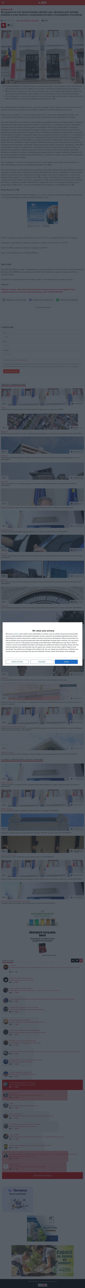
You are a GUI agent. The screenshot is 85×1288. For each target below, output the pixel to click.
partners (16, 634)
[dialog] (42, 644)
